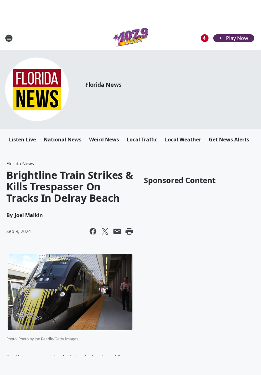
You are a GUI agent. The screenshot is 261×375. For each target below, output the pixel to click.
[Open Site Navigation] (9, 38)
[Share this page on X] (105, 231)
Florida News (103, 84)
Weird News (104, 139)
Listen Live (22, 139)
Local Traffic (142, 139)
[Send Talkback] (204, 38)
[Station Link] (131, 38)
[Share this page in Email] (117, 231)
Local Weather (183, 139)
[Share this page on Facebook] (92, 231)
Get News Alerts (229, 139)
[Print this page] (129, 231)
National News (62, 139)
